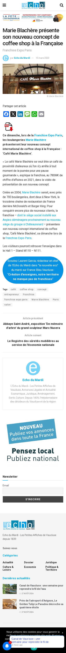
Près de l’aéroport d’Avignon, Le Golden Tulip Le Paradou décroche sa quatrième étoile (41, 604)
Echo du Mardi (22, 58)
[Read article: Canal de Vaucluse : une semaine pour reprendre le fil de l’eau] (10, 589)
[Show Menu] (4, 5)
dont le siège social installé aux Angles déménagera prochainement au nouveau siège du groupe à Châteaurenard (32, 220)
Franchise (28, 294)
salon (7, 304)
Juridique (51, 562)
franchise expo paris (16, 299)
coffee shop (26, 289)
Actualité (8, 562)
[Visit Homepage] (33, 5)
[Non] (61, 640)
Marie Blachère (36, 140)
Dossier (28, 562)
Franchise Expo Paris (48, 135)
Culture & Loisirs (8, 568)
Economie (30, 567)
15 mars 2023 (42, 58)
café (13, 289)
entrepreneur (11, 294)
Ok (34, 647)
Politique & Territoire (51, 568)
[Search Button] (61, 5)
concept (42, 289)
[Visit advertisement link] (33, 20)
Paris (56, 299)
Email (6, 485)
